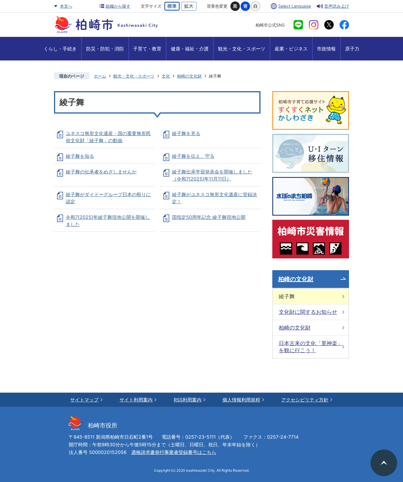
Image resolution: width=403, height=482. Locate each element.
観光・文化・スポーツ (134, 75)
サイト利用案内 (136, 400)
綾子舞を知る (80, 156)
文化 (166, 75)
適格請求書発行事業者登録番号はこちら (173, 452)
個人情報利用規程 (241, 400)
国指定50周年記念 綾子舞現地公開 (208, 217)
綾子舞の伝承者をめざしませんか (101, 172)
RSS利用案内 (188, 400)
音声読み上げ (336, 6)
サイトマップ (84, 400)
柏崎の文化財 (189, 75)
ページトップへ (384, 463)
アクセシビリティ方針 (304, 400)
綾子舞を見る (186, 133)
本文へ (66, 6)
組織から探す (118, 6)
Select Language (294, 6)
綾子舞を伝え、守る (193, 156)
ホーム (100, 75)
